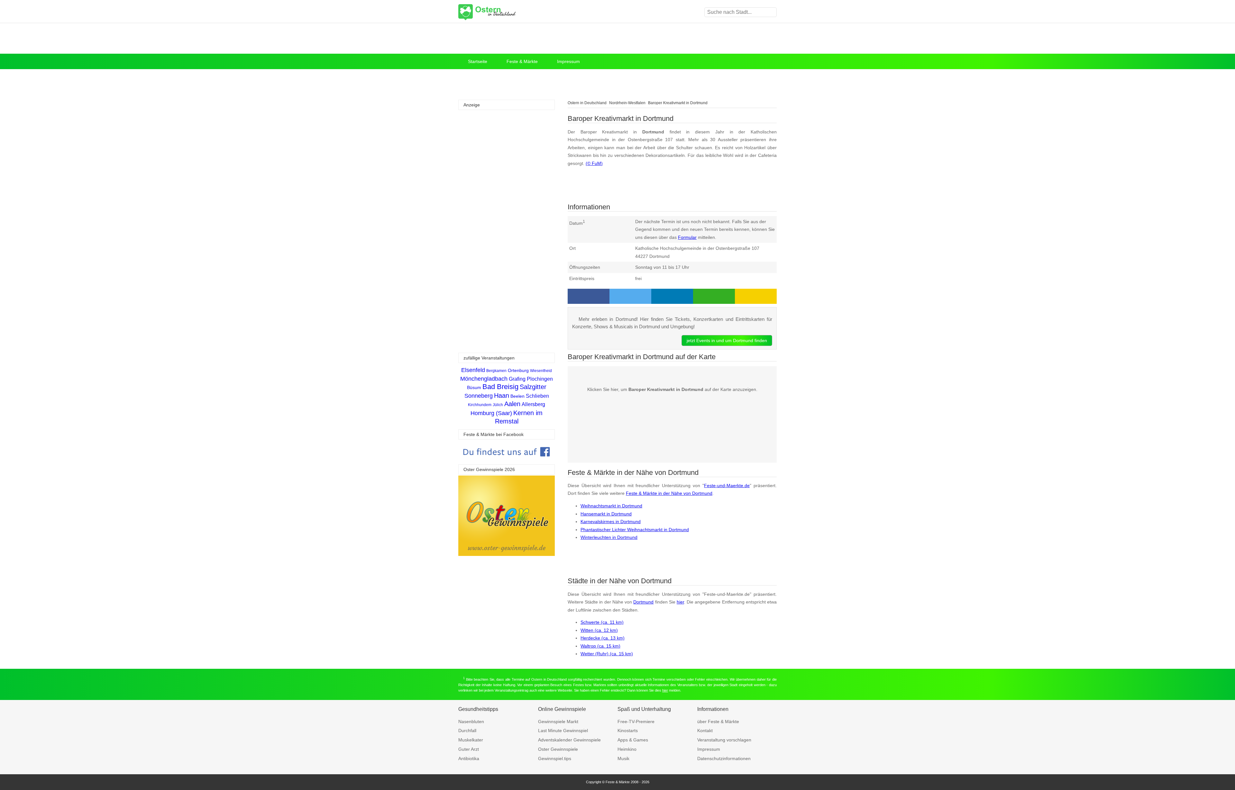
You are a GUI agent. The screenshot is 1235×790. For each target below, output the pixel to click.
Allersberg (533, 404)
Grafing (517, 379)
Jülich (498, 405)
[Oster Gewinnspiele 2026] (506, 554)
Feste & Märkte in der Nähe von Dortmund (669, 493)
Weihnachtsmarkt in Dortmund (611, 505)
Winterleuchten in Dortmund (609, 537)
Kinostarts (628, 730)
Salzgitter (533, 386)
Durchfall (467, 730)
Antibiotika (468, 758)
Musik (623, 758)
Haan (501, 395)
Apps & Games (633, 739)
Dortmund (643, 601)
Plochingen (540, 379)
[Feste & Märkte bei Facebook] (506, 461)
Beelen (517, 396)
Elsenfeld (473, 370)
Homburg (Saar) (491, 413)
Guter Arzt (468, 749)
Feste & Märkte (522, 61)
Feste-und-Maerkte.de (727, 485)
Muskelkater (470, 739)
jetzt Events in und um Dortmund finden (727, 340)
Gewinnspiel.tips (554, 758)
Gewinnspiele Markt (558, 721)
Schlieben (537, 396)
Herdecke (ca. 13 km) (603, 637)
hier (680, 601)
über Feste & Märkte (718, 721)
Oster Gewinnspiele (558, 749)
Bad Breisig (500, 387)
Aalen (512, 403)
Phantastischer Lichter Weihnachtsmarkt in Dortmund (635, 529)
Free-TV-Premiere (636, 721)
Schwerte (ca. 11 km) (602, 622)
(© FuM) (594, 163)
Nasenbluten (471, 721)
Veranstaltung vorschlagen (724, 739)
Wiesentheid (541, 370)
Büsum (474, 387)
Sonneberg (478, 396)
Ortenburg (518, 370)
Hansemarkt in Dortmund (606, 513)
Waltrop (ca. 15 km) (600, 646)
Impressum (568, 61)
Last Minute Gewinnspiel (563, 730)
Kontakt (705, 730)
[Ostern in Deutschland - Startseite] (503, 12)
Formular (687, 237)
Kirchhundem (479, 405)
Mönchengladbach (484, 379)
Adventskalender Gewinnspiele (569, 739)
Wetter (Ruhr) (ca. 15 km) (607, 653)
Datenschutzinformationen (724, 758)
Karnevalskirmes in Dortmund (611, 521)
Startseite (477, 61)
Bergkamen (496, 370)
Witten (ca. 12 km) (599, 630)
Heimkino (627, 749)
